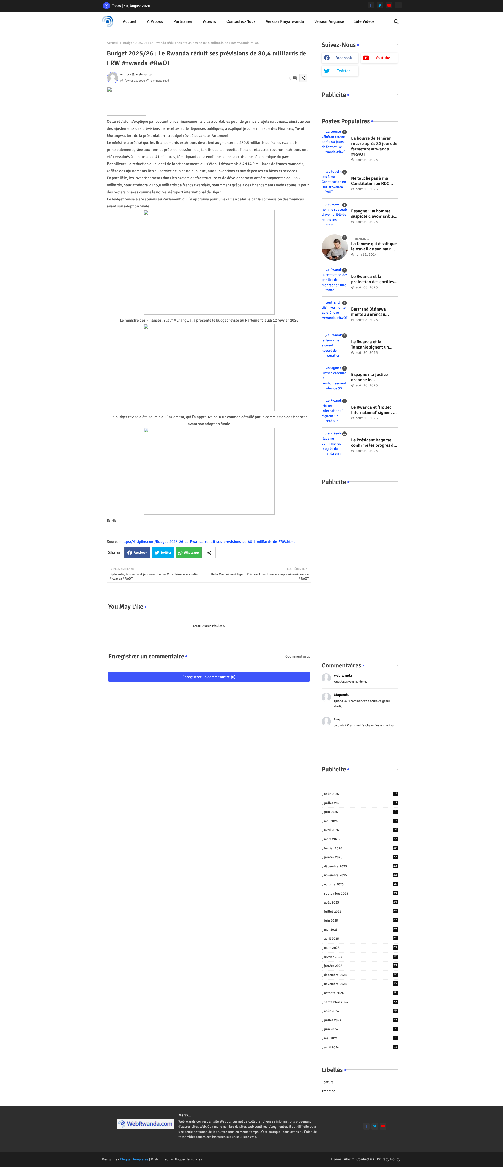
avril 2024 (360, 1047)
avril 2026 (360, 830)
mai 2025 (361, 930)
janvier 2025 (361, 966)
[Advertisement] (360, 568)
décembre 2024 (361, 975)
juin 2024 (360, 1029)
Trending (328, 1091)
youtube (383, 57)
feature (328, 1082)
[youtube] (389, 5)
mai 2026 (360, 821)
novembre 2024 (361, 984)
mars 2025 (361, 948)
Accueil (129, 21)
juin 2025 (361, 920)
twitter (343, 71)
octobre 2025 (361, 884)
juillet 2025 (361, 912)
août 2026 (360, 794)
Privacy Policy (388, 1159)
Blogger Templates (134, 1159)
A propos (155, 21)
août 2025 (361, 902)
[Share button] (209, 552)
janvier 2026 (361, 857)
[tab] (130, 21)
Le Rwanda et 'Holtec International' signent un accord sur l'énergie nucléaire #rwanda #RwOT (374, 410)
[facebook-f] (371, 5)
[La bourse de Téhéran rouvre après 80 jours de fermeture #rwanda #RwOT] (335, 142)
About (349, 1159)
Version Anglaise (329, 21)
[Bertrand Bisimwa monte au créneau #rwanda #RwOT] (335, 313)
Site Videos (364, 21)
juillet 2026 (360, 803)
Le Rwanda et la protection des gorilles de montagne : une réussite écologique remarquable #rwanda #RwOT (373, 279)
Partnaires (182, 21)
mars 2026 (361, 839)
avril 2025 (361, 938)
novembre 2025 (361, 875)
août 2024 (361, 1011)
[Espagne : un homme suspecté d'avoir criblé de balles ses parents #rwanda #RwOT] (335, 215)
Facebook (140, 553)
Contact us (365, 1159)
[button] (396, 21)
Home (336, 1159)
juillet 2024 (361, 1020)
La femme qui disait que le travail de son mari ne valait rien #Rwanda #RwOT (374, 246)
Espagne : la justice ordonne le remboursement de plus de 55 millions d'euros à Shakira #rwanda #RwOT (373, 377)
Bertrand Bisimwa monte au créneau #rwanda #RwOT (368, 312)
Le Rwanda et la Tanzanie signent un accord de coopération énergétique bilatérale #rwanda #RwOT (372, 344)
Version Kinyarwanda (285, 21)
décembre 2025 (361, 866)
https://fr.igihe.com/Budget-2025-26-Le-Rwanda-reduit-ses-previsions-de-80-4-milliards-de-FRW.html (208, 541)
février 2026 (361, 848)
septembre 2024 (361, 1002)
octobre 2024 (361, 993)
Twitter (166, 553)
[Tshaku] (398, 5)
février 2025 (361, 957)
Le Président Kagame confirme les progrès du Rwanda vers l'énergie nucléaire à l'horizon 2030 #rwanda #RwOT (373, 442)
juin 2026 (360, 812)
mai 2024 (360, 1038)
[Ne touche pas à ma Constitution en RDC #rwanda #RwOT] (335, 182)
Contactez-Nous (240, 21)
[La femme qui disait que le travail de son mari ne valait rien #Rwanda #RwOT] (335, 247)
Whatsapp (191, 553)
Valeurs (209, 21)
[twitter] (380, 5)
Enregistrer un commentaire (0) (209, 677)
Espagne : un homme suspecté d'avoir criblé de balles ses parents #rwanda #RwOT (372, 214)
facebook (343, 57)
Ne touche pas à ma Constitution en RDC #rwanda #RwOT (370, 181)
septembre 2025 (361, 893)
